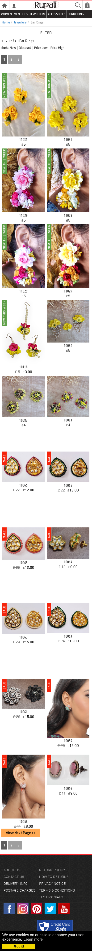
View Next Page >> (20, 833)
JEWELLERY (38, 14)
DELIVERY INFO (16, 883)
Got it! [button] (19, 946)
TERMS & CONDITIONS (57, 890)
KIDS (25, 14)
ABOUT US (12, 869)
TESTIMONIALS (51, 897)
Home (6, 22)
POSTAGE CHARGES (20, 890)
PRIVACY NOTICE (52, 883)
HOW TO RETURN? (53, 876)
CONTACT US (14, 876)
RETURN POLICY (52, 869)
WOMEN (6, 14)
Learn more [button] (33, 939)
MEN (17, 14)
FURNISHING (76, 14)
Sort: (4, 48)
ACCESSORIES (57, 14)
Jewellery (20, 22)
